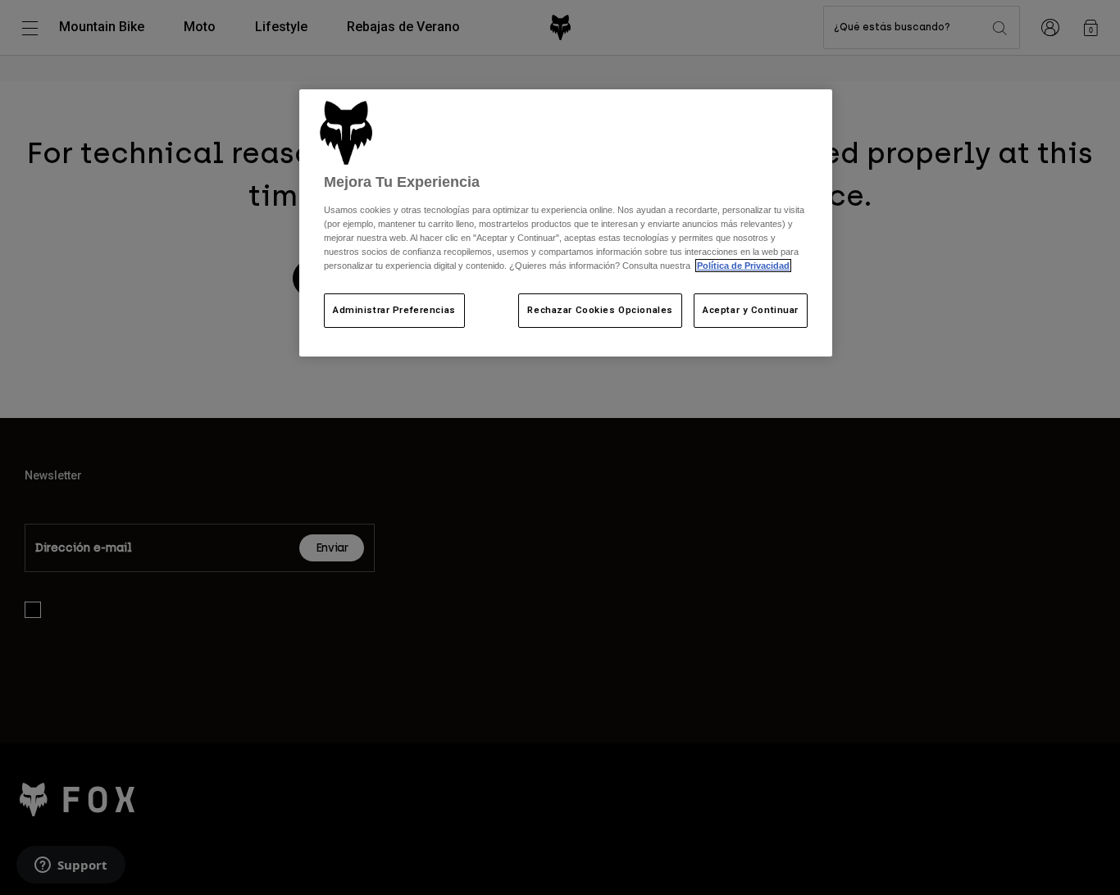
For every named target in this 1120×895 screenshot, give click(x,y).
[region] (565, 223)
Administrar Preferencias (394, 310)
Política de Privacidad (743, 265)
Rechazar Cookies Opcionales (599, 310)
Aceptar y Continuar (751, 310)
